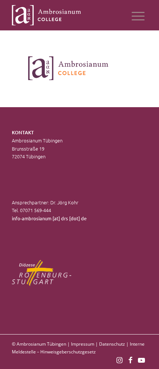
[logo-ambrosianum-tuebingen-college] (66, 15)
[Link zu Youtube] (141, 359)
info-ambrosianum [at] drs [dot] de (49, 218)
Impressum (82, 344)
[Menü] (138, 15)
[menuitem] (138, 15)
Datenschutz (112, 344)
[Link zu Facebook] (130, 359)
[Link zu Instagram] (119, 359)
